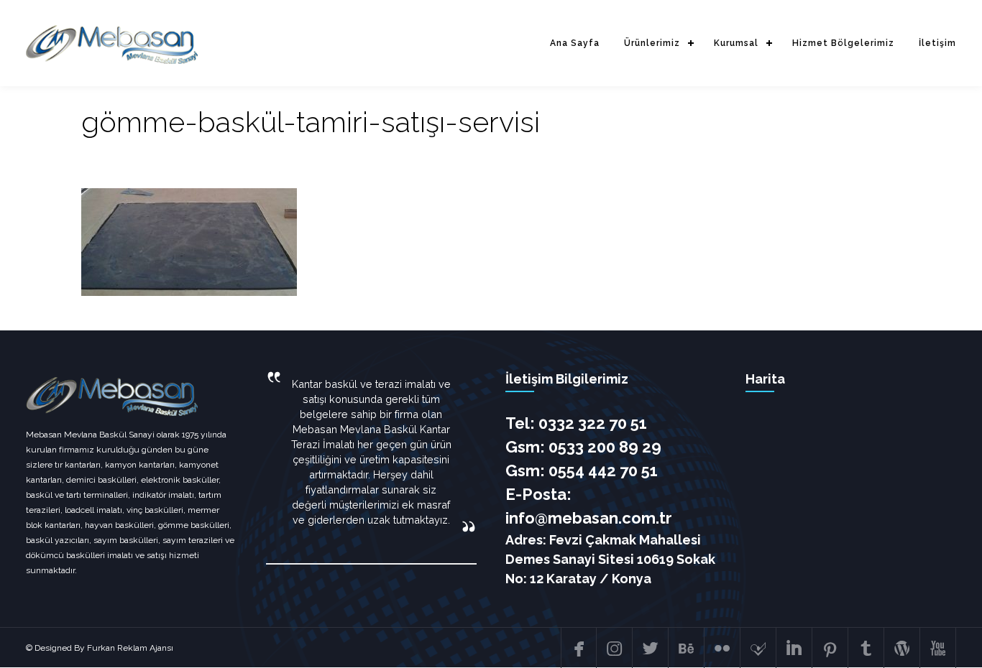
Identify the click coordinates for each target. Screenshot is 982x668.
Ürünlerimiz (652, 43)
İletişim (937, 43)
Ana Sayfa (575, 43)
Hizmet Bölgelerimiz (843, 43)
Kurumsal (736, 43)
